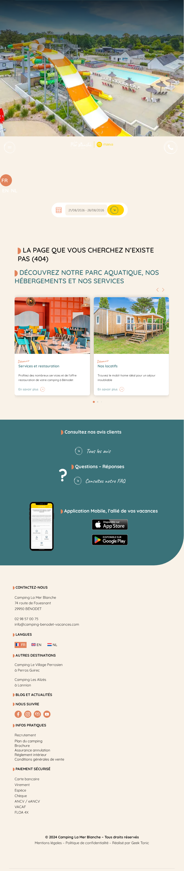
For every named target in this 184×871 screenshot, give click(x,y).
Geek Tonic (140, 843)
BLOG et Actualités (34, 694)
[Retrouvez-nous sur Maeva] (37, 714)
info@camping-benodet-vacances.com (47, 624)
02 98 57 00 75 (26, 619)
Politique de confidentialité (87, 843)
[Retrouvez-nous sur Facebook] (18, 714)
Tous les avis (98, 451)
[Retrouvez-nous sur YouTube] (46, 714)
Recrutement (25, 735)
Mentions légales (48, 843)
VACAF (20, 806)
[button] (157, 290)
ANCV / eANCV (27, 801)
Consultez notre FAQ (105, 480)
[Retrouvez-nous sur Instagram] (27, 714)
